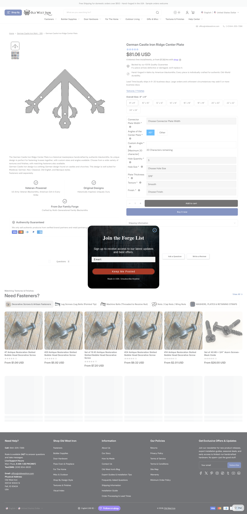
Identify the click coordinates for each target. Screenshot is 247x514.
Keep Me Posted (123, 271)
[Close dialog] (154, 230)
